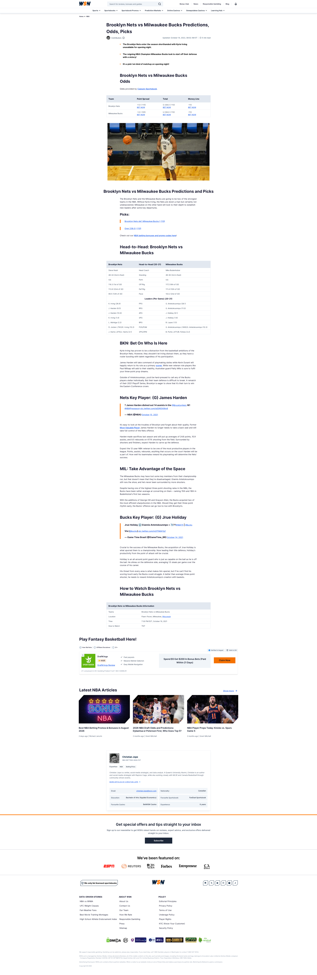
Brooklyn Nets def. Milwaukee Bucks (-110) (145, 221)
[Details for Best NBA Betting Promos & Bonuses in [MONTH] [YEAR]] (104, 709)
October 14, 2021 (175, 537)
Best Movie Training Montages (94, 914)
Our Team (123, 910)
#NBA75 (179, 525)
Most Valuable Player (130, 427)
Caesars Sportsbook (147, 89)
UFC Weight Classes (89, 906)
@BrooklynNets (179, 405)
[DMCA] (113, 939)
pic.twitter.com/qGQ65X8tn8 (154, 408)
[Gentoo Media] (156, 939)
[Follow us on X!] (211, 882)
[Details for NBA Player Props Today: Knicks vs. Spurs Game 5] (212, 709)
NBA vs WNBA (86, 901)
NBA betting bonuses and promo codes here (155, 235)
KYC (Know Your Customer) (172, 923)
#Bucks (188, 525)
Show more (228, 691)
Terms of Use (165, 910)
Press (121, 923)
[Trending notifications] (236, 4)
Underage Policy (166, 914)
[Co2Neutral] (205, 939)
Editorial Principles (167, 901)
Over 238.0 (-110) (133, 228)
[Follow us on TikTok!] (235, 882)
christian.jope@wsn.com (146, 791)
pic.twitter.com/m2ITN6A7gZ (152, 531)
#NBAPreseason (132, 408)
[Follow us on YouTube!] (217, 882)
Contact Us (124, 906)
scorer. (159, 365)
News (196, 4)
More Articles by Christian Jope (123, 782)
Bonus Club (184, 4)
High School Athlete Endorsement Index (98, 919)
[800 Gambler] (174, 939)
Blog (227, 4)
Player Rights (165, 919)
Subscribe (158, 840)
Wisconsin (166, 616)
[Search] (159, 3)
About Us (123, 901)
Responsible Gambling (212, 4)
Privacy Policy (165, 906)
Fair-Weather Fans (88, 910)
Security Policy (166, 928)
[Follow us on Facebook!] (205, 882)
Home (81, 16)
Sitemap (123, 928)
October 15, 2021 (150, 414)
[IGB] (138, 939)
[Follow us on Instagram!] (223, 882)
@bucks (133, 531)
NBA (88, 16)
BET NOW (141, 107)
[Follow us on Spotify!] (229, 882)
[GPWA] (191, 939)
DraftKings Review (106, 665)
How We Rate (125, 914)
